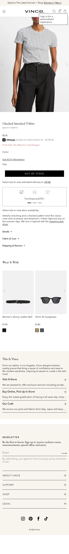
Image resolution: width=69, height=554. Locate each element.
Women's (49, 2)
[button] (59, 11)
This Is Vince (10, 359)
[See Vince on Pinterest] (31, 518)
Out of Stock (34, 173)
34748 (47, 182)
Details (5, 232)
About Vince (11, 475)
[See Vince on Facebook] (38, 518)
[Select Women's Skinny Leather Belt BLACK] (4, 330)
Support (8, 484)
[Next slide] (67, 64)
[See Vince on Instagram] (23, 518)
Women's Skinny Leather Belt (17, 316)
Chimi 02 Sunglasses (45, 316)
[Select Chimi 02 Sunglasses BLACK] (42, 330)
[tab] (29, 203)
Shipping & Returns (12, 246)
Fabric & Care (9, 239)
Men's (58, 2)
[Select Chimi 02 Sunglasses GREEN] (37, 330)
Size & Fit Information (13, 159)
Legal (7, 503)
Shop (6, 494)
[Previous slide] (2, 64)
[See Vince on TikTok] (46, 518)
